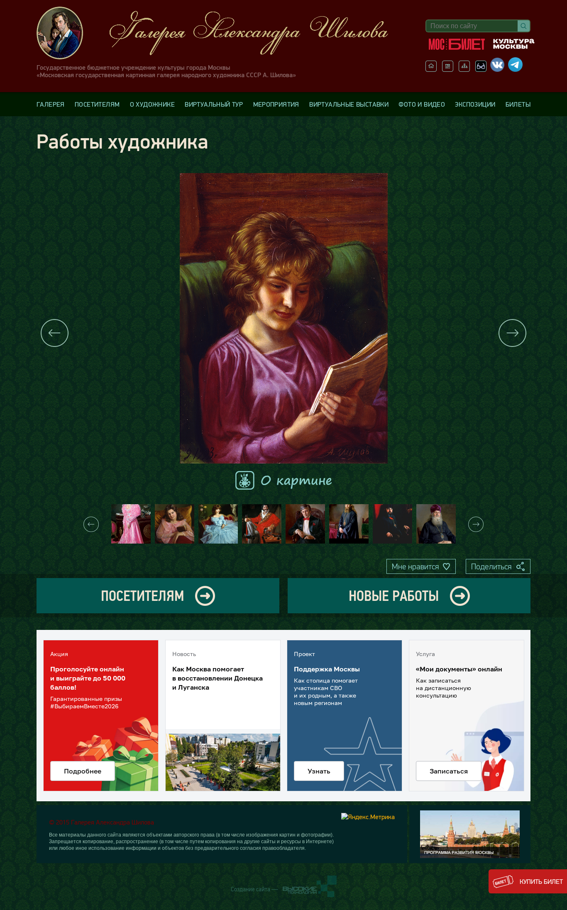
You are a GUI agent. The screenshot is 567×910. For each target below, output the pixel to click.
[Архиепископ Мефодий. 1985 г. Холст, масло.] (392, 524)
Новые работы (394, 596)
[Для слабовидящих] (480, 69)
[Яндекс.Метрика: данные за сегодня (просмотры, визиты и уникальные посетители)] (368, 816)
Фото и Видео (421, 104)
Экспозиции (475, 104)
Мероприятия (276, 104)
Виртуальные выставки (349, 104)
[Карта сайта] (464, 69)
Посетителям (97, 104)
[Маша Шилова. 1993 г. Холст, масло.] (174, 524)
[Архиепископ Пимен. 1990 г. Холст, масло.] (436, 524)
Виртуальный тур (214, 104)
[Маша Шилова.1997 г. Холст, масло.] (131, 524)
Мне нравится (415, 566)
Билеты (518, 104)
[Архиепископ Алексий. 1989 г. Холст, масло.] (349, 524)
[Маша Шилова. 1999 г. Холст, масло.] (218, 524)
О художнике (152, 104)
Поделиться (491, 566)
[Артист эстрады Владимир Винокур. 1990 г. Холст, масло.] (305, 524)
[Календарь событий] (447, 69)
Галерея (51, 104)
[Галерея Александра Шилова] (221, 33)
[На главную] (431, 69)
